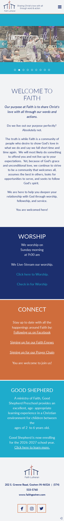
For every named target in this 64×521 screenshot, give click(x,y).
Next (60, 44)
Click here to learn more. (32, 447)
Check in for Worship (32, 284)
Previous (3, 44)
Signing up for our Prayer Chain (32, 352)
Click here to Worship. (32, 274)
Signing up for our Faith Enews (32, 342)
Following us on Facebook (32, 332)
